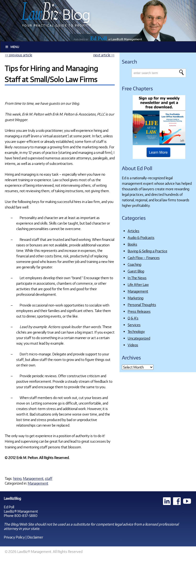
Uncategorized (139, 338)
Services (134, 325)
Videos (133, 345)
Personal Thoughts (142, 304)
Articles (133, 231)
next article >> (103, 55)
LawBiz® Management (21, 511)
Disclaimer (35, 537)
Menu (15, 47)
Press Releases (139, 311)
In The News (137, 278)
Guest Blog (136, 271)
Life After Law (138, 284)
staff (48, 478)
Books (132, 244)
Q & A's (133, 318)
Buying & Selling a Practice (147, 251)
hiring (17, 478)
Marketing (135, 298)
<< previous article (18, 55)
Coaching (134, 264)
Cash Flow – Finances (144, 257)
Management (33, 478)
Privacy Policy (14, 537)
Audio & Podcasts (141, 237)
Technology (136, 331)
